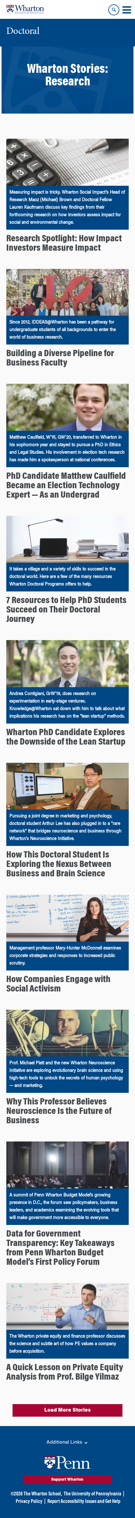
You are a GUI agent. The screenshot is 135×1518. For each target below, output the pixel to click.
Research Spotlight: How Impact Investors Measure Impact (64, 243)
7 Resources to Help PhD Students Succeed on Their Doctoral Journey (66, 610)
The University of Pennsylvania (92, 1494)
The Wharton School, (43, 1494)
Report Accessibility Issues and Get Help (83, 1501)
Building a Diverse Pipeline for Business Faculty (60, 358)
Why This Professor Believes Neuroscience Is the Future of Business (58, 1112)
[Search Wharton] (113, 9)
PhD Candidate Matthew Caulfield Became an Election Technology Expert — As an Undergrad (66, 486)
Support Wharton (67, 1480)
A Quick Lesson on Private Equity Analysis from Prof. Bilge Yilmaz (64, 1372)
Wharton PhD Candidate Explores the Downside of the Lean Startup (66, 737)
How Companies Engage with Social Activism (58, 984)
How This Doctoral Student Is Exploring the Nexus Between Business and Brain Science (58, 865)
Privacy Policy (29, 1501)
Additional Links (65, 1442)
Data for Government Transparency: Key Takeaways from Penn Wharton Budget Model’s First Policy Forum (60, 1248)
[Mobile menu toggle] (126, 10)
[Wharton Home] (25, 9)
